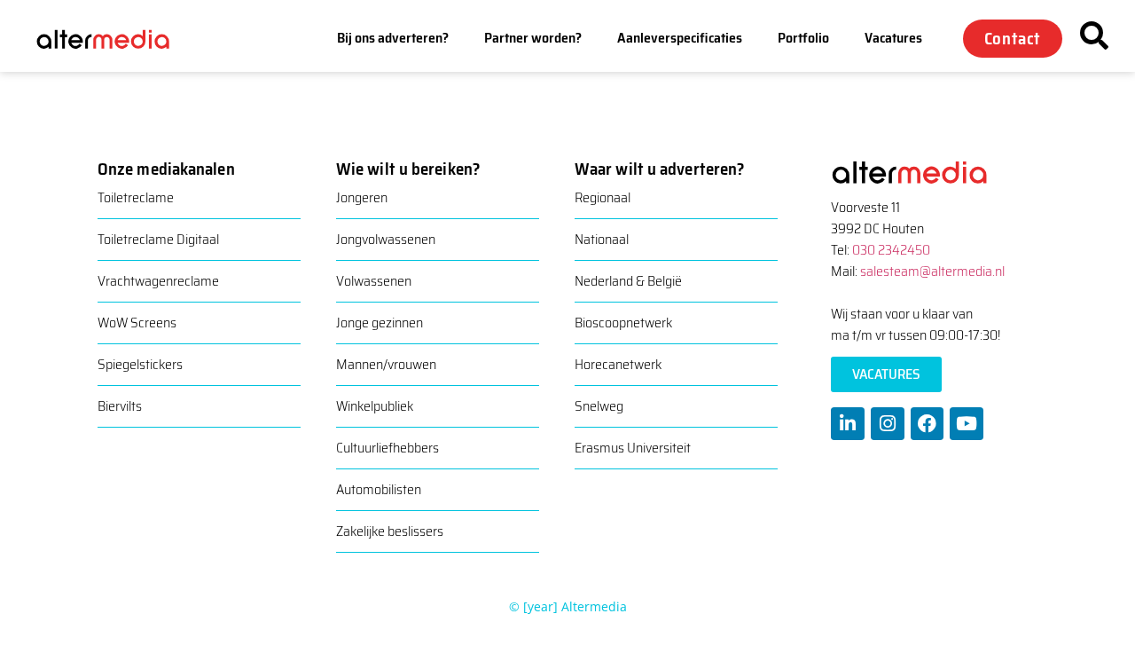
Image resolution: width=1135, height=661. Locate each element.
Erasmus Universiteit (633, 448)
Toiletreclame (136, 197)
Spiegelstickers (140, 364)
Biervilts (120, 406)
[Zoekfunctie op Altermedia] (1094, 35)
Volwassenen (373, 281)
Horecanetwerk (618, 364)
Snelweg (599, 406)
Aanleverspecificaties (679, 38)
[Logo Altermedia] (114, 38)
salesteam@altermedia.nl (932, 271)
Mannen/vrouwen (386, 364)
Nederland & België (628, 281)
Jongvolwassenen (385, 239)
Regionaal (602, 197)
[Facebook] (927, 424)
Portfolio (803, 38)
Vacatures (893, 38)
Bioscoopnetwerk (623, 322)
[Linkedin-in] (848, 424)
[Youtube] (966, 424)
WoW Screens (137, 322)
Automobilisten (378, 489)
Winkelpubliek (374, 406)
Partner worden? (533, 38)
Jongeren (361, 197)
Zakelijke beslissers (389, 531)
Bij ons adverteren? (393, 38)
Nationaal (602, 239)
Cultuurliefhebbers (387, 448)
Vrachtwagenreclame (158, 281)
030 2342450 (891, 250)
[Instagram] (887, 424)
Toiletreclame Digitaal (158, 239)
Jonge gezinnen (379, 322)
